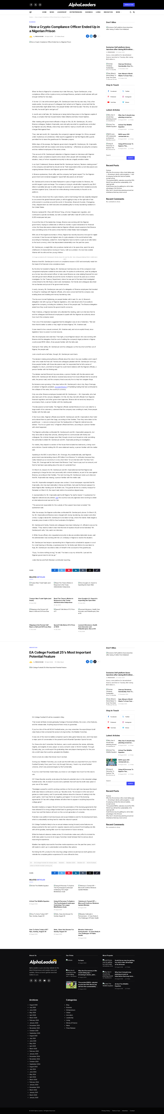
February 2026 (34, 1020)
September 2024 (35, 1064)
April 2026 (33, 1015)
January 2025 (34, 1054)
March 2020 (33, 1095)
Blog (67, 1005)
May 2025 (33, 1043)
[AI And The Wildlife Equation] (111, 127)
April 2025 (33, 1046)
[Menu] (31, 12)
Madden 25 (81, 862)
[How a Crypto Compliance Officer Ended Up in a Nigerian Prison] (64, 64)
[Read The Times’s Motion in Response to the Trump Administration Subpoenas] (65, 589)
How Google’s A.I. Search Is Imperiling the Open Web (87, 599)
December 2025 (35, 1025)
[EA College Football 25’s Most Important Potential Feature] (64, 689)
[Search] (134, 12)
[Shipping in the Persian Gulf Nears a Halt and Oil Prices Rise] (40, 615)
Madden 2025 (71, 862)
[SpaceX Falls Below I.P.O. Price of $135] (65, 615)
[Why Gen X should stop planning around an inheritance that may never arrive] (111, 117)
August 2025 (33, 1036)
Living (98, 12)
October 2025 (34, 1030)
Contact (132, 1110)
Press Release (70, 1028)
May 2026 (33, 1012)
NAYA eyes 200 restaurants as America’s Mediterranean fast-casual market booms (125, 135)
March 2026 (33, 1017)
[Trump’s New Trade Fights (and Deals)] (40, 589)
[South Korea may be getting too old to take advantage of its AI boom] (108, 962)
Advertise (125, 1110)
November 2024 (35, 1059)
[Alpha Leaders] (82, 5)
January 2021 (34, 1092)
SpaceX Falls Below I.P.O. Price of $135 (64, 626)
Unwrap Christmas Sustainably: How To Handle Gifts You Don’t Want (126, 65)
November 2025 (35, 1028)
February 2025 (34, 1051)
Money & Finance (71, 1023)
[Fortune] (71, 962)
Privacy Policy (106, 1110)
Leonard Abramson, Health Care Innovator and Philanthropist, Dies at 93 (87, 627)
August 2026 (33, 1005)
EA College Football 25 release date (45, 862)
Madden (61, 862)
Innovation (108, 12)
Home (44, 12)
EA (31, 862)
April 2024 (33, 1077)
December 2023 (35, 1087)
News (52, 12)
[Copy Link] (95, 36)
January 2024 (34, 1084)
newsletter (129, 4)
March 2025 (33, 1048)
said (57, 498)
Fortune (108, 170)
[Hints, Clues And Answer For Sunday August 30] (65, 920)
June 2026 (33, 1010)
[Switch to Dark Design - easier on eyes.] (130, 12)
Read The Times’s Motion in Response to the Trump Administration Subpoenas (63, 600)
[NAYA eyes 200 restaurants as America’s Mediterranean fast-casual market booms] (111, 136)
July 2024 (33, 1069)
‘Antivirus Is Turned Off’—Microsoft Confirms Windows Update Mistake (88, 903)
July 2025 (33, 1038)
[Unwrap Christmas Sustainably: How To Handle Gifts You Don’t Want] (111, 66)
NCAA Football (91, 862)
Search (108, 155)
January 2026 (34, 1023)
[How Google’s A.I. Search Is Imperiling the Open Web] (89, 589)
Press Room (39, 36)
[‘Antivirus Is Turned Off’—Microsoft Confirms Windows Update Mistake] (89, 892)
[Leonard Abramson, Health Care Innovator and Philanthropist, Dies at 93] (89, 615)
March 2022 (33, 1090)
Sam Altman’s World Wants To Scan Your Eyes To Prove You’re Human (125, 75)
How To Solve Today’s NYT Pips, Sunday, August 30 (38, 930)
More (118, 12)
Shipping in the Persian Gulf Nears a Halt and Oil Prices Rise (40, 626)
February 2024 (34, 1082)
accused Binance (61, 387)
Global (68, 1012)
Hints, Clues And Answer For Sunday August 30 (64, 930)
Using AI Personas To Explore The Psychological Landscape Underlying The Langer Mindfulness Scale (126, 145)
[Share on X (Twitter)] (91, 36)
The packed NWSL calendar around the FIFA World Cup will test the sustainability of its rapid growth (120, 182)
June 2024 (33, 1072)
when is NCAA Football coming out (41, 865)
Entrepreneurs (76, 12)
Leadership (61, 12)
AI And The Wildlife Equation (125, 126)
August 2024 (33, 1066)
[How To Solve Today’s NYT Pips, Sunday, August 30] (40, 920)
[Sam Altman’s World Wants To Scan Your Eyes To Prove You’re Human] (111, 76)
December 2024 (35, 1056)
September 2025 (35, 1033)
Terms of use (116, 1110)
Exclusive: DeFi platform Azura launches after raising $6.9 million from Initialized (119, 48)
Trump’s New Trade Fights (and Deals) (40, 599)
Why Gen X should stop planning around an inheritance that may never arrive (126, 116)
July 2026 (33, 1007)
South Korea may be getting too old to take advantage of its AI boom (124, 962)
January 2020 (34, 1097)
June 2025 (33, 1041)
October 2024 (34, 1061)
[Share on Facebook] (87, 36)
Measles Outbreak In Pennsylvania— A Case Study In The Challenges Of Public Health (89, 932)
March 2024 (33, 1079)
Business (89, 12)
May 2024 (33, 1074)
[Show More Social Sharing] (98, 36)
